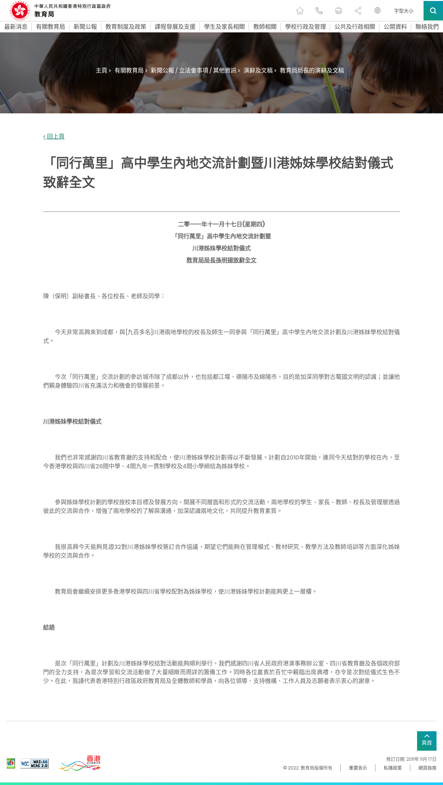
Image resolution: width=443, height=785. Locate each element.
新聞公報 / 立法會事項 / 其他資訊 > (195, 70)
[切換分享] (358, 11)
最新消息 (16, 26)
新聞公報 (85, 26)
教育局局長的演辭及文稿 (312, 70)
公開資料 (395, 26)
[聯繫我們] (319, 11)
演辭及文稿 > (260, 70)
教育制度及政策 (125, 26)
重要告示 (358, 768)
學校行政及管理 (305, 26)
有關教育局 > (131, 70)
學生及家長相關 (224, 26)
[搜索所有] (433, 10)
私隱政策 (393, 768)
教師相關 (265, 26)
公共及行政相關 (354, 26)
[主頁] (300, 11)
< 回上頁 (54, 137)
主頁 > (103, 70)
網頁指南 (427, 768)
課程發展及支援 (175, 26)
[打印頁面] (338, 11)
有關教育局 (50, 26)
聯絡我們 (427, 26)
